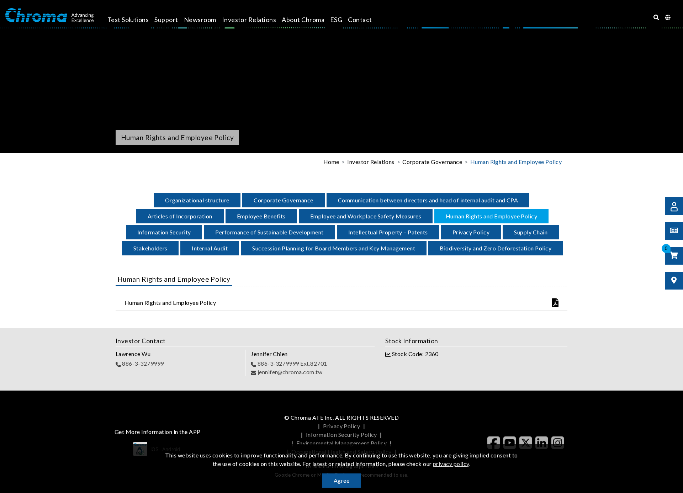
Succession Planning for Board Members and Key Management (333, 248)
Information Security (164, 232)
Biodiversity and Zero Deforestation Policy (495, 248)
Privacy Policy (471, 232)
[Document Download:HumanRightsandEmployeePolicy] (526, 302)
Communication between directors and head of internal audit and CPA (428, 200)
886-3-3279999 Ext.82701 (291, 363)
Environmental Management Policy (341, 443)
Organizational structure (197, 200)
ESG (336, 19)
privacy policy (451, 463)
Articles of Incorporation (180, 216)
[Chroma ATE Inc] (49, 15)
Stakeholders (150, 248)
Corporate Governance (283, 200)
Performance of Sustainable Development (269, 232)
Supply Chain (530, 232)
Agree (341, 480)
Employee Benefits (261, 216)
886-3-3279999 (142, 363)
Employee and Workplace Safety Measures (365, 216)
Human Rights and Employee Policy (491, 216)
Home (331, 161)
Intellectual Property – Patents (388, 232)
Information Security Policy (341, 434)
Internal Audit (210, 248)
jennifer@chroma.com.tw (289, 372)
